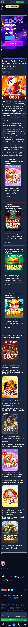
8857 (4, 73)
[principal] (14, 625)
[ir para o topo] (25, 590)
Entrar (12, 2)
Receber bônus (14, 43)
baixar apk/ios (18, 620)
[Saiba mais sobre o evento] (14, 12)
